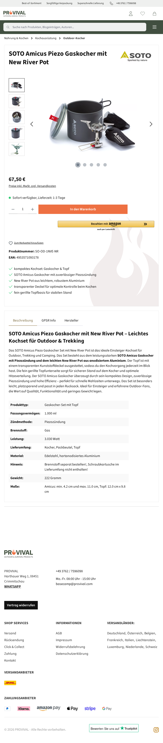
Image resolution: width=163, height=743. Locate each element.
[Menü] (154, 27)
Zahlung (10, 653)
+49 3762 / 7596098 (69, 571)
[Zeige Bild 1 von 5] (78, 165)
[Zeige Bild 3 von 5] (91, 165)
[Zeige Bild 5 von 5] (105, 165)
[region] (81, 124)
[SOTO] (136, 59)
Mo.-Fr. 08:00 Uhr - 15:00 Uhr (76, 578)
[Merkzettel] (143, 13)
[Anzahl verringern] (13, 209)
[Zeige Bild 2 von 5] (84, 165)
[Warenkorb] (154, 13)
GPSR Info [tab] (49, 320)
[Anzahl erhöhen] (32, 209)
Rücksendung (14, 640)
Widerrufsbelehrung (70, 647)
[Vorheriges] (32, 124)
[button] (106, 226)
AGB (59, 633)
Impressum (64, 640)
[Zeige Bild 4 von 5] (98, 165)
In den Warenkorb (83, 209)
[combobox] (79, 27)
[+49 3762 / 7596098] (111, 3)
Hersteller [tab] (72, 320)
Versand (10, 633)
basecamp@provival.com (74, 584)
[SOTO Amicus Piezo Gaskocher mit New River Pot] (91, 124)
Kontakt (10, 660)
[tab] (23, 320)
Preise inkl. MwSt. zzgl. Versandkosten (32, 186)
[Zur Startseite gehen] (14, 13)
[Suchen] (8, 27)
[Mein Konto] (131, 13)
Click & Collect (14, 647)
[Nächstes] (151, 124)
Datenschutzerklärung (72, 653)
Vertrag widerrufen (21, 605)
